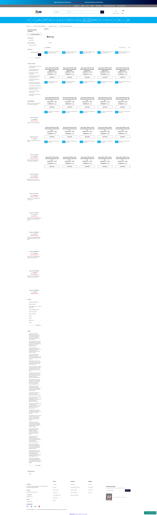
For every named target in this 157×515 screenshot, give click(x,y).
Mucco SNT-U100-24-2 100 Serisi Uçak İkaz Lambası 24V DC (105, 129)
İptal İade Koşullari (74, 492)
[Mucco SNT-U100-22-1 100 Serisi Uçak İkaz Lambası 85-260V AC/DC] (122, 58)
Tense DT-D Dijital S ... (34, 154)
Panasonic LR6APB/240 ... (34, 251)
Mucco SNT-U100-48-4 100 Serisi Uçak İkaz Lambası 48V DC (70, 99)
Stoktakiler (48, 47)
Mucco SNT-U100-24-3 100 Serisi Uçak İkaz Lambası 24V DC (87, 129)
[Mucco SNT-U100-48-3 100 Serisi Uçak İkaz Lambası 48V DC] (87, 88)
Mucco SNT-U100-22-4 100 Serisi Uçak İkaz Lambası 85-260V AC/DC (70, 69)
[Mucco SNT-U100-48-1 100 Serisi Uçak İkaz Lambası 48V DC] (122, 88)
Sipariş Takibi (90, 487)
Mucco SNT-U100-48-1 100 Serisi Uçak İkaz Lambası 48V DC (123, 99)
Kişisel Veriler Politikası (75, 495)
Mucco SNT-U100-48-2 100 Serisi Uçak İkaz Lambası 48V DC (105, 99)
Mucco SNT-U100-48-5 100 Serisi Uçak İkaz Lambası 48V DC (52, 99)
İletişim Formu (55, 492)
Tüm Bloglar (38, 465)
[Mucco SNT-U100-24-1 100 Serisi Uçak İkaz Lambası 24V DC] (122, 118)
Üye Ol (118, 13)
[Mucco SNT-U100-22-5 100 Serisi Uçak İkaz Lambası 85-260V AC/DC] (52, 58)
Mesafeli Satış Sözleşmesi (75, 487)
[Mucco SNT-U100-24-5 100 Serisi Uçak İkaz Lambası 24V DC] (52, 118)
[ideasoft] (72, 514)
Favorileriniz (90, 489)
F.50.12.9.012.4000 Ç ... (34, 117)
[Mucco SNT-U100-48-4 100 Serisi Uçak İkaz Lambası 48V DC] (69, 88)
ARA (102, 12)
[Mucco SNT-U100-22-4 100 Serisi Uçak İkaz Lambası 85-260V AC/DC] (69, 58)
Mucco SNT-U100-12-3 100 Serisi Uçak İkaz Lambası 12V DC (87, 159)
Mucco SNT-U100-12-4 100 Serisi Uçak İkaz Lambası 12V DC (70, 159)
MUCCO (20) (31, 40)
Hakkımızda (76, 5)
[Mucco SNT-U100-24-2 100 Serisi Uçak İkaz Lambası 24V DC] (105, 118)
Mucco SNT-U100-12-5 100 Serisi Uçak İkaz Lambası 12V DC (52, 159)
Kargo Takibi (55, 497)
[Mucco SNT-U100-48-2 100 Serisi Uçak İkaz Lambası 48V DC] (105, 88)
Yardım (92, 5)
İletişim (82, 5)
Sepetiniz (90, 492)
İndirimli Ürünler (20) (32, 45)
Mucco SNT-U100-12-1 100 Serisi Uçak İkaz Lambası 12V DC (123, 159)
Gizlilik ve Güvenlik (74, 489)
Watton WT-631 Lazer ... (34, 193)
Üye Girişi (54, 487)
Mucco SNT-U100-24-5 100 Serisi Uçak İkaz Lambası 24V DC (52, 129)
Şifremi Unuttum (56, 489)
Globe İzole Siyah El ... (34, 137)
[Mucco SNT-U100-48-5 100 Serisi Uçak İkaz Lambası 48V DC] (52, 88)
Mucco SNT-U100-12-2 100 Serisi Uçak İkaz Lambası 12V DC (105, 159)
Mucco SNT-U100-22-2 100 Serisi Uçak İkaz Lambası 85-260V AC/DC (105, 69)
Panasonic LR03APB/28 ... (34, 232)
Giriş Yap (114, 13)
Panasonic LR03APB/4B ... (34, 270)
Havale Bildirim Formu (57, 495)
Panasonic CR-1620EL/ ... (34, 212)
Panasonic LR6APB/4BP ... (34, 290)
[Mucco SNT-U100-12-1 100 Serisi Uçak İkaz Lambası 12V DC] (122, 148)
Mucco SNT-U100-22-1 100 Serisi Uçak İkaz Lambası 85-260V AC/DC (123, 69)
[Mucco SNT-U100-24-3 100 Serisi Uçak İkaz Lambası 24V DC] (87, 118)
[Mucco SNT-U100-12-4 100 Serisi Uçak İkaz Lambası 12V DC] (69, 148)
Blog (87, 5)
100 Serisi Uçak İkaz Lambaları (66, 26)
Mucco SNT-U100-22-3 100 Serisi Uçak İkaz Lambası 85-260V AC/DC (87, 69)
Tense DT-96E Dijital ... (34, 174)
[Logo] (39, 11)
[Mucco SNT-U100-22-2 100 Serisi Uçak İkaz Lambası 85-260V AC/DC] (105, 58)
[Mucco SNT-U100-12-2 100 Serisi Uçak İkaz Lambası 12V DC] (105, 148)
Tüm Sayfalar (38, 325)
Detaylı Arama (38, 57)
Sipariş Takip (98, 5)
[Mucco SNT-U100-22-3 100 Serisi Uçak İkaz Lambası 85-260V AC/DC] (87, 58)
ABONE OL (127, 490)
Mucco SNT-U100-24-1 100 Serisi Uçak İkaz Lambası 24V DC (123, 129)
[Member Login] (116, 11)
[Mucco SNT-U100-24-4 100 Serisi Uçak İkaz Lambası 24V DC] (69, 118)
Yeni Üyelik (55, 484)
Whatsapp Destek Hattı (151, 512)
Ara (39, 54)
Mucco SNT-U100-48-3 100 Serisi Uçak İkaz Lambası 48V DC (87, 99)
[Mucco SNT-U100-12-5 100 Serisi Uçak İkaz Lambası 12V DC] (52, 148)
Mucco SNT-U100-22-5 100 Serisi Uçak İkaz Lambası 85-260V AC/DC (52, 69)
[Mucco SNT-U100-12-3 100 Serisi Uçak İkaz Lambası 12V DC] (87, 148)
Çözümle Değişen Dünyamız (109, 5)
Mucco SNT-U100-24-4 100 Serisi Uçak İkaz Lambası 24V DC (70, 129)
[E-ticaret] (78, 514)
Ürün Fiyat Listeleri (121, 5)
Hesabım (89, 484)
